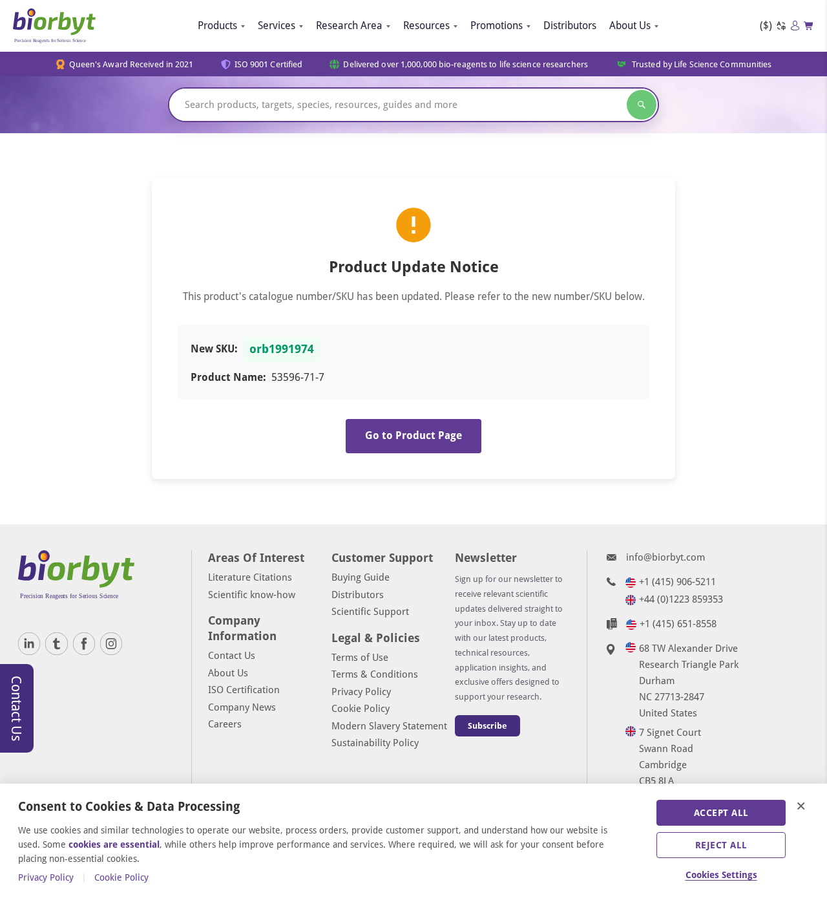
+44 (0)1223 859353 (681, 599)
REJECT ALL (721, 845)
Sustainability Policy (375, 743)
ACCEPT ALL (721, 813)
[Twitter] (56, 643)
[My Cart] (809, 26)
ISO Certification (244, 690)
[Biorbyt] (54, 25)
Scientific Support (370, 611)
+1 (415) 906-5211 (677, 582)
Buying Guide (360, 577)
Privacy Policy (361, 692)
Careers (225, 724)
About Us (630, 25)
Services (276, 25)
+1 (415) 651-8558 (678, 624)
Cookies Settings (721, 875)
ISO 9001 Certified (269, 64)
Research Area (349, 25)
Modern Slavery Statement (389, 726)
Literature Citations (250, 577)
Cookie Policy (360, 708)
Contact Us (231, 655)
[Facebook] (84, 643)
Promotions (496, 25)
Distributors (569, 25)
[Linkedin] (29, 643)
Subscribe (487, 726)
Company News (242, 707)
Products (217, 25)
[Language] (781, 26)
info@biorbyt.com (665, 557)
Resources (426, 25)
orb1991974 (281, 349)
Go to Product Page (413, 435)
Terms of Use (359, 657)
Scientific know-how (251, 595)
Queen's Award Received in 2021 (131, 64)
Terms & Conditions (374, 674)
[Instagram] (111, 643)
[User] (795, 25)
